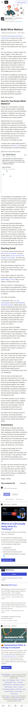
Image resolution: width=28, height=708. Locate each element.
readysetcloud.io (18, 21)
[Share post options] (25, 705)
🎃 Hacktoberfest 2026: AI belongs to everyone (13, 646)
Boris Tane (16, 145)
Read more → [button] (6, 667)
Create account (21, 2)
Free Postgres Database (9, 689)
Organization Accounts (18, 684)
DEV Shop (19, 689)
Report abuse (19, 499)
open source (16, 696)
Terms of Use (14, 693)
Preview (15, 494)
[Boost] (22, 705)
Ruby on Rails (17, 699)
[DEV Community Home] (6, 2)
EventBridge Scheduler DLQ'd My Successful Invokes (11, 618)
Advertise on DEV (7, 684)
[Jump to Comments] (10, 705)
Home (3, 680)
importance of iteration (8, 253)
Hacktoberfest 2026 (9, 656)
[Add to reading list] (16, 705)
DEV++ (18, 680)
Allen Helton (8, 18)
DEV (8, 697)
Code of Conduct (9, 499)
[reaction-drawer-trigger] (4, 705)
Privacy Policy (18, 691)
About (15, 687)
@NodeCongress (9, 163)
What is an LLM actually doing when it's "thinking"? (13, 526)
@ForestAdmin (6, 167)
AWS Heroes (18, 18)
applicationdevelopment (9, 33)
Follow (14, 574)
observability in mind (8, 279)
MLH (24, 689)
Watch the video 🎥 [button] (8, 560)
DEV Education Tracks (10, 682)
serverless (21, 33)
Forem (7, 696)
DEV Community (6, 674)
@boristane (5, 160)
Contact (20, 687)
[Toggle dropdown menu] (26, 504)
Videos (23, 680)
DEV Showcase (8, 687)
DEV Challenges (11, 680)
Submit (7, 494)
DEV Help (20, 682)
